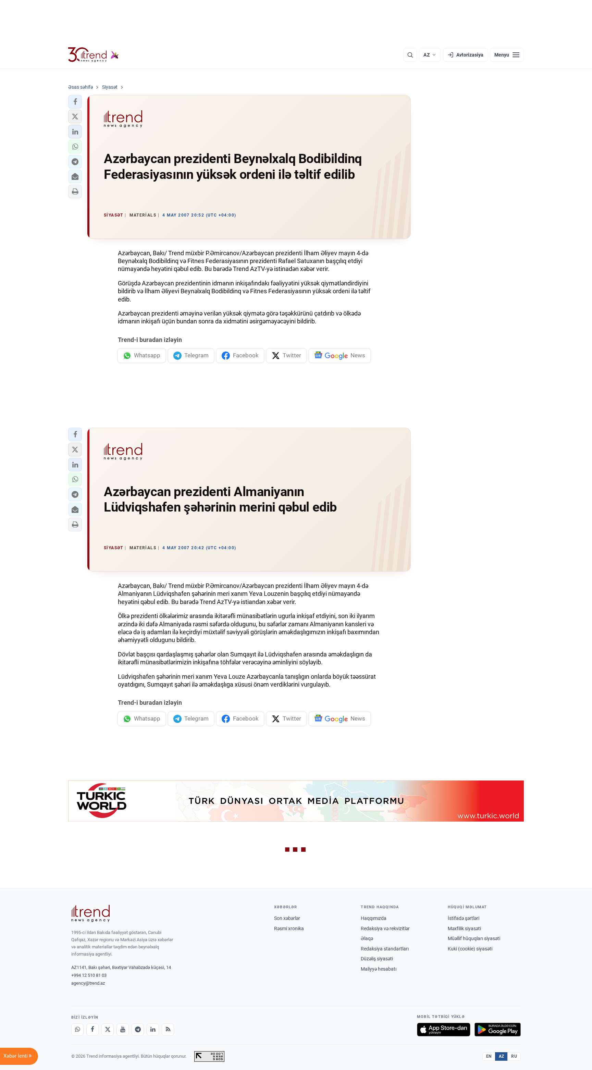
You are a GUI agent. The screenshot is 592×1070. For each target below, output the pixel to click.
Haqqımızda (373, 918)
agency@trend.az (88, 983)
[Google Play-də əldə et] (497, 1029)
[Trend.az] (93, 54)
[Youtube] (122, 1029)
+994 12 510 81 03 (89, 975)
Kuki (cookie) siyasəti (470, 948)
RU (514, 1056)
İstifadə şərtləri (463, 918)
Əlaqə (367, 938)
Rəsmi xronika (289, 928)
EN (489, 1056)
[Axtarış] (410, 55)
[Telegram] (138, 1029)
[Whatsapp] (77, 1029)
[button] (75, 101)
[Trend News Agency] (90, 913)
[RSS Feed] (168, 1029)
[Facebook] (92, 1029)
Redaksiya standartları (385, 948)
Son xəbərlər (287, 918)
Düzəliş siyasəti (377, 958)
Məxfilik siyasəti (464, 928)
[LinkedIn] (153, 1029)
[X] (107, 1029)
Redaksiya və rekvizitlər (385, 928)
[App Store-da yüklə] (443, 1029)
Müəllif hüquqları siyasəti (474, 938)
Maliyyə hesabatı (378, 969)
